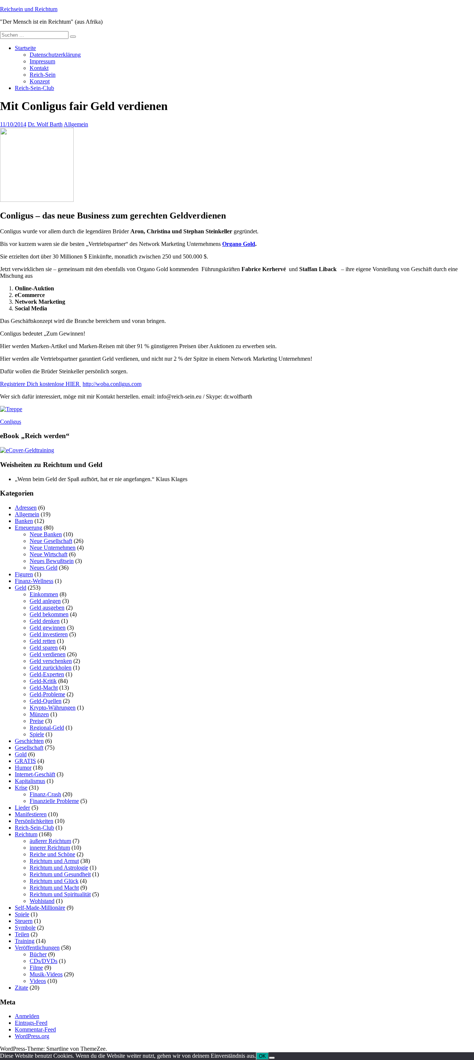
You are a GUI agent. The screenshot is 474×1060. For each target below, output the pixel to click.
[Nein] (272, 1058)
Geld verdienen (48, 654)
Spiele (37, 734)
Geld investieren (49, 634)
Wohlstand (42, 901)
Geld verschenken (51, 661)
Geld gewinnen (48, 627)
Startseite (25, 48)
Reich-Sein (43, 74)
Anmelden (27, 1016)
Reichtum (26, 834)
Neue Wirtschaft (48, 554)
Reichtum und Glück (54, 881)
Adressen (26, 507)
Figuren (24, 574)
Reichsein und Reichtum (28, 9)
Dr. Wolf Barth (45, 124)
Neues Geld (43, 567)
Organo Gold (238, 244)
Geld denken (45, 621)
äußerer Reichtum (50, 841)
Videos (38, 981)
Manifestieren (31, 814)
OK (262, 1056)
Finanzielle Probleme (54, 801)
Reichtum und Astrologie (59, 867)
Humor (23, 767)
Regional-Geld (47, 727)
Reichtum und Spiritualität (60, 894)
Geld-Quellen (45, 701)
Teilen (22, 934)
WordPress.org (32, 1036)
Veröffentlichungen (37, 947)
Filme (36, 967)
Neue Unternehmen (53, 547)
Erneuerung (28, 527)
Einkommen (44, 594)
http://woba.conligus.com (112, 384)
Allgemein (76, 124)
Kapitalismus (30, 781)
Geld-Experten (47, 674)
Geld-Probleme (47, 694)
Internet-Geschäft (35, 774)
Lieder (22, 807)
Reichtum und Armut (54, 861)
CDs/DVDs (43, 961)
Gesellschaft (29, 747)
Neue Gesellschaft (51, 541)
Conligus (10, 422)
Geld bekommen (49, 614)
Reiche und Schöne (52, 854)
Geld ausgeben (47, 607)
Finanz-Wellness (34, 581)
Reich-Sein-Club (34, 88)
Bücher (38, 954)
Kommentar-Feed (35, 1029)
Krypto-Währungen (53, 707)
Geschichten (29, 741)
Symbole (25, 927)
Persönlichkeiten (34, 821)
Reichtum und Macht (54, 887)
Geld (20, 587)
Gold (21, 754)
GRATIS (25, 761)
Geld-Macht (44, 687)
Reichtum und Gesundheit (60, 874)
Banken (24, 521)
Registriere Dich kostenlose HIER (40, 384)
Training (24, 941)
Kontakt (39, 68)
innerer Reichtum (50, 847)
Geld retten (43, 641)
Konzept (40, 81)
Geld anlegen (45, 601)
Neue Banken (46, 534)
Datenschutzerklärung (55, 54)
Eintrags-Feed (31, 1023)
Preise (37, 721)
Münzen (39, 714)
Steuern (24, 921)
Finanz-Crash (45, 794)
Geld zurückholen (50, 667)
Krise (21, 787)
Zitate (21, 987)
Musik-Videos (46, 974)
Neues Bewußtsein (52, 561)
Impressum (42, 61)
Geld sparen (44, 647)
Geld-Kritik (43, 681)
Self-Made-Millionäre (40, 907)
